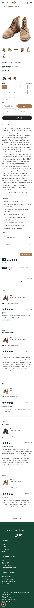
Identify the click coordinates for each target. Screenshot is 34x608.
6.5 (9, 87)
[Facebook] (12, 535)
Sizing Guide (6, 565)
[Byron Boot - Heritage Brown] (9, 78)
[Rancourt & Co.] (10, 2)
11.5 (9, 97)
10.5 (25, 92)
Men (3, 544)
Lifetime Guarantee (9, 568)
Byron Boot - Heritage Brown (18, 297)
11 (4, 97)
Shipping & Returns (8, 581)
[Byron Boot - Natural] (14, 78)
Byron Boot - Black (15, 431)
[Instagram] (16, 535)
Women (4, 547)
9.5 (15, 92)
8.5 (4, 92)
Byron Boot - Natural (16, 390)
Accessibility (6, 601)
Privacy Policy (6, 597)
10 (20, 92)
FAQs (4, 561)
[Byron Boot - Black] (4, 78)
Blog (3, 552)
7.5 (20, 87)
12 (14, 97)
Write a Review (25, 254)
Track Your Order (8, 579)
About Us (5, 549)
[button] (10, 66)
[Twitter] (20, 535)
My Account (6, 577)
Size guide (29, 83)
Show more (16, 518)
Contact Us (6, 563)
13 (20, 97)
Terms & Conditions (8, 599)
